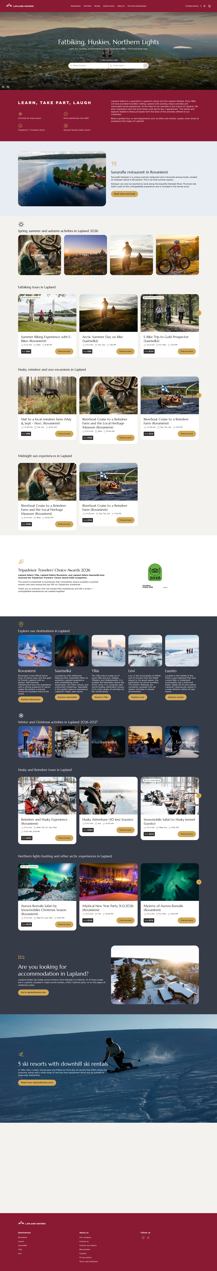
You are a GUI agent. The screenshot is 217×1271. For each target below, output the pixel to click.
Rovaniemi (22, 1237)
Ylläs (20, 1249)
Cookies (82, 1253)
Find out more (64, 351)
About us (84, 1233)
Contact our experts (88, 1245)
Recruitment (84, 1249)
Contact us (84, 1241)
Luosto (21, 1241)
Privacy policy (85, 1257)
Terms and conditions (88, 1261)
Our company (85, 1237)
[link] (145, 65)
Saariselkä (22, 1245)
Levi (20, 1253)
